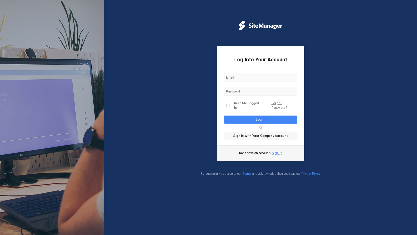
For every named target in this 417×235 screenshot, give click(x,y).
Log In (260, 119)
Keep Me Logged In (246, 105)
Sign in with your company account (260, 136)
